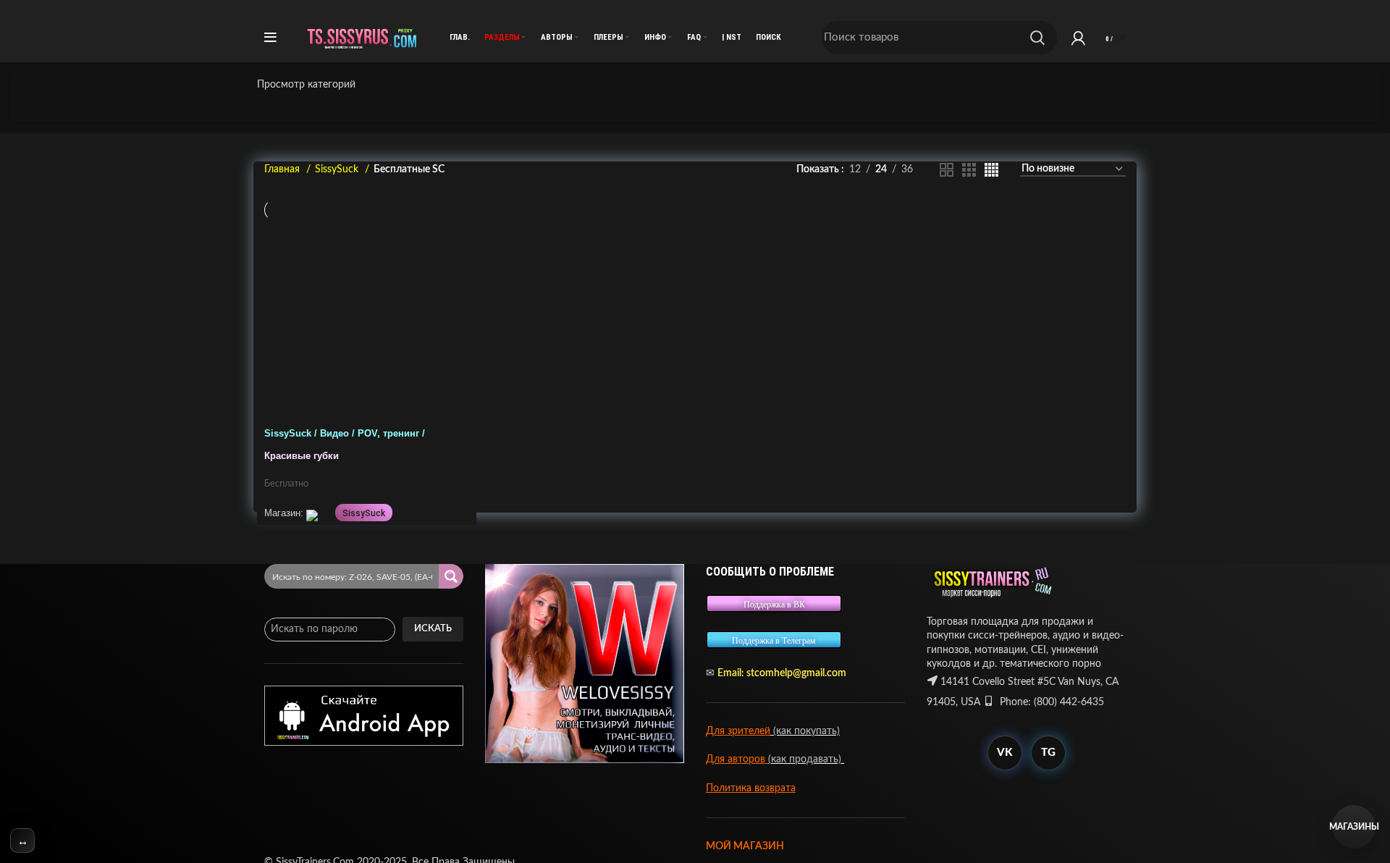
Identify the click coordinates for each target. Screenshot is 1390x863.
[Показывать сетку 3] (969, 170)
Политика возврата (751, 788)
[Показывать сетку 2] (946, 170)
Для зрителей (738, 731)
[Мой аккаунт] (1078, 37)
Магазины (1354, 826)
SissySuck (338, 169)
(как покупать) (805, 731)
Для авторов (737, 759)
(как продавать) (806, 759)
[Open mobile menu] (270, 37)
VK (1004, 752)
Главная (283, 169)
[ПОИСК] (1037, 37)
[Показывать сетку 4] (991, 170)
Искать (433, 628)
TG (1048, 752)
